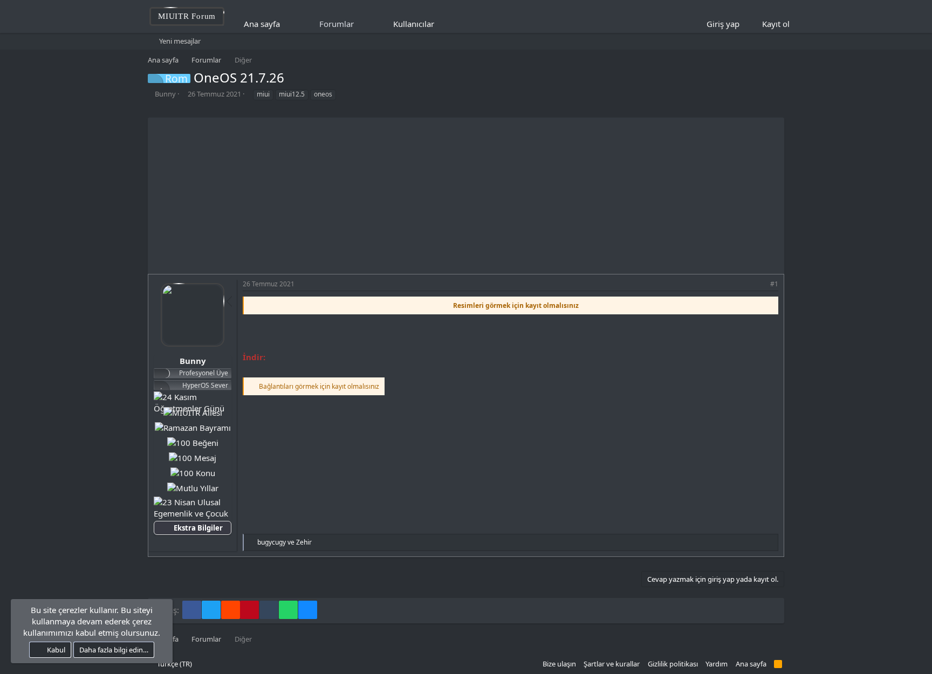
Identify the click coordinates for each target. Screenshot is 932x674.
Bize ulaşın (559, 664)
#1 (774, 283)
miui (263, 94)
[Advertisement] (466, 193)
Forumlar (336, 23)
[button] (441, 24)
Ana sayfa (262, 23)
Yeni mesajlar (180, 41)
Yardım (716, 664)
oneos (323, 94)
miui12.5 (292, 94)
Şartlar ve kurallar (612, 664)
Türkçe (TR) (173, 664)
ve (284, 542)
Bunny (165, 94)
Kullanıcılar (413, 23)
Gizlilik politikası (673, 664)
